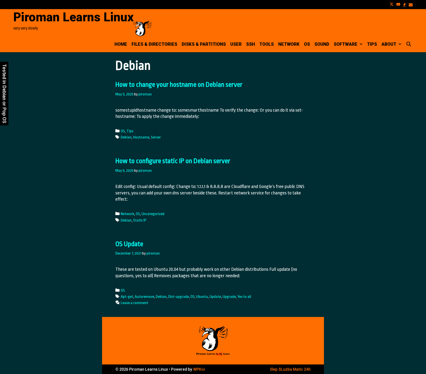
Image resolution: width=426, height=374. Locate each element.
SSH (250, 44)
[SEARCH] (409, 44)
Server (156, 137)
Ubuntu (202, 296)
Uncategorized (153, 214)
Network (289, 44)
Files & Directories (154, 44)
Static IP (139, 220)
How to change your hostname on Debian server (178, 84)
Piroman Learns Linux (73, 17)
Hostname (141, 137)
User (236, 44)
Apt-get (127, 296)
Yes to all (244, 296)
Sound (321, 44)
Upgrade (229, 296)
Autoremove (144, 296)
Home (120, 44)
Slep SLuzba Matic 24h (290, 369)
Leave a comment (134, 303)
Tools (266, 44)
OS (307, 44)
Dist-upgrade (178, 296)
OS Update (129, 244)
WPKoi (199, 369)
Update (215, 296)
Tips (372, 44)
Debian (126, 137)
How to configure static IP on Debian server (172, 161)
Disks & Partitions (204, 44)
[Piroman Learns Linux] (142, 28)
